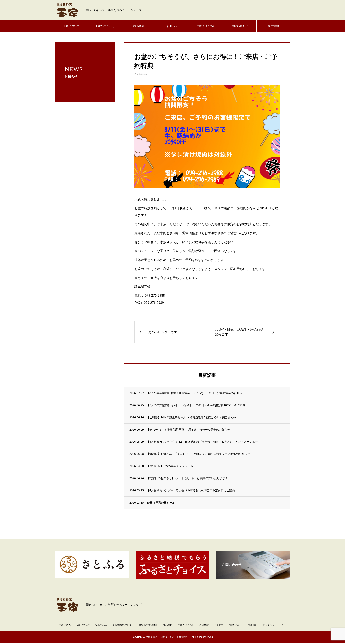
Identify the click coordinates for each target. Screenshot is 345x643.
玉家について (71, 26)
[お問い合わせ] (253, 577)
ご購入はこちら (206, 26)
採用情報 (273, 26)
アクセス (218, 625)
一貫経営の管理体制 (147, 625)
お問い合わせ (239, 26)
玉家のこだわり (105, 26)
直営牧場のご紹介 (121, 625)
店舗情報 (204, 625)
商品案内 (138, 26)
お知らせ (172, 26)
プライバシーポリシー (274, 625)
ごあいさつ (65, 625)
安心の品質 (101, 625)
